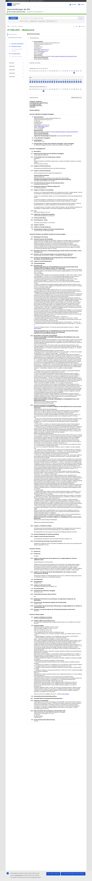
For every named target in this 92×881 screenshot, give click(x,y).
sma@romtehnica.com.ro (42, 51)
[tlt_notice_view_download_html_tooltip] (43, 91)
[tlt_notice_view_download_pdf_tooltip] (30, 82)
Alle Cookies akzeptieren (53, 873)
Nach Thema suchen (51, 21)
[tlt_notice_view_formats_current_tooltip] (81, 97)
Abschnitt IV (12, 73)
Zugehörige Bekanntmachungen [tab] (15, 37)
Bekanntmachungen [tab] (12, 34)
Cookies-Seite (17, 875)
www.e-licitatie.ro (37, 328)
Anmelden (73, 4)
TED (8, 26)
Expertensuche (42, 21)
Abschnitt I (11, 63)
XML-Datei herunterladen (17, 43)
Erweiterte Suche (33, 21)
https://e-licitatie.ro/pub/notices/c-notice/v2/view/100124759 (64, 56)
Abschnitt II (11, 66)
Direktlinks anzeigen (16, 46)
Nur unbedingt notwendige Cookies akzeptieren (73, 873)
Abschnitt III (12, 69)
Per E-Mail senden (15, 53)
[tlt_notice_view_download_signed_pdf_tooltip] (74, 73)
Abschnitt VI (12, 76)
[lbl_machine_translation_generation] (46, 86)
